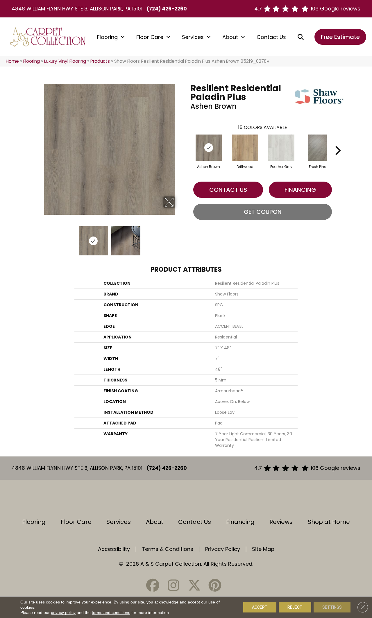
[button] (123, 37)
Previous (40, 238)
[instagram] (173, 585)
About (230, 37)
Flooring (107, 37)
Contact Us (271, 37)
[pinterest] (215, 585)
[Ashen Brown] (208, 147)
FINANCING (300, 190)
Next (179, 238)
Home (12, 61)
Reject (295, 607)
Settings (332, 607)
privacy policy (63, 612)
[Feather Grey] (281, 147)
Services (193, 37)
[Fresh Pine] (317, 147)
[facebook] (153, 585)
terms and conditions (111, 612)
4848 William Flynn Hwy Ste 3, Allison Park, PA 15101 (77, 8)
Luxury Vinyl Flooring (65, 61)
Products (100, 61)
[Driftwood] (245, 147)
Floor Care (149, 37)
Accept (260, 607)
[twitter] (194, 585)
